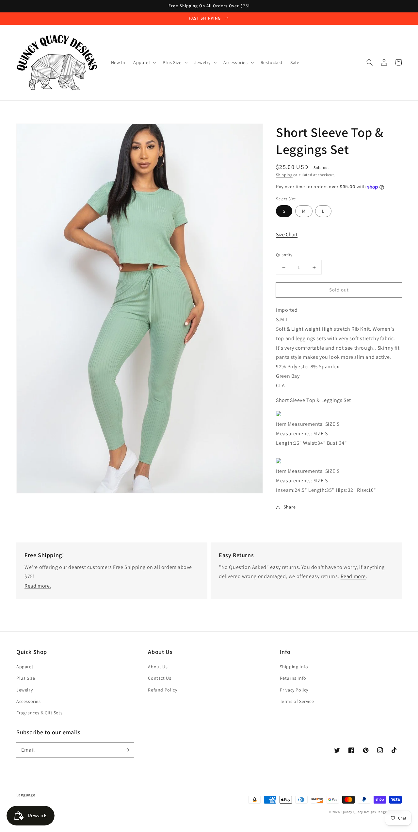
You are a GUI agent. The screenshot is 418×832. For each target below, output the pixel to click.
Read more (353, 576)
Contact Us (159, 678)
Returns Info (293, 678)
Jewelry (24, 690)
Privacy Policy (294, 690)
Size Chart (286, 234)
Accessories (28, 701)
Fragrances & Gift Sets (39, 713)
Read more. (37, 585)
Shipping (284, 174)
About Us (158, 667)
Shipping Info (294, 667)
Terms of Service (297, 701)
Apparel (24, 667)
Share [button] (289, 507)
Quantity (284, 255)
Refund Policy (162, 690)
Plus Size (25, 678)
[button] (369, 62)
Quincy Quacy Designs (359, 812)
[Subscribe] (127, 750)
